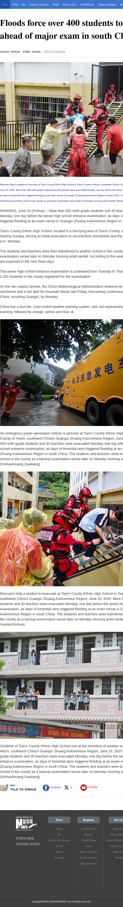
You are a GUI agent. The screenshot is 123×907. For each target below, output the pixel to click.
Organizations (89, 863)
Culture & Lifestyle (39, 4)
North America (88, 852)
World (56, 4)
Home (5, 4)
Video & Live (70, 4)
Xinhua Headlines (107, 4)
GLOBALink (87, 4)
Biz (23, 4)
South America (88, 857)
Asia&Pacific (88, 828)
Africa (88, 846)
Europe (88, 834)
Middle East (89, 840)
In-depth (59, 857)
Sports (59, 852)
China (15, 4)
